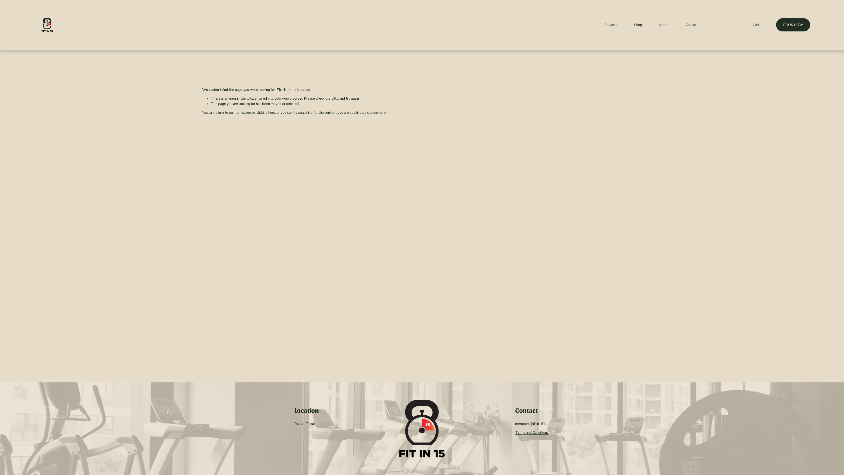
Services (610, 24)
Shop (638, 24)
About (664, 24)
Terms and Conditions (532, 432)
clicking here (265, 112)
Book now (793, 24)
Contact (692, 24)
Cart (756, 24)
